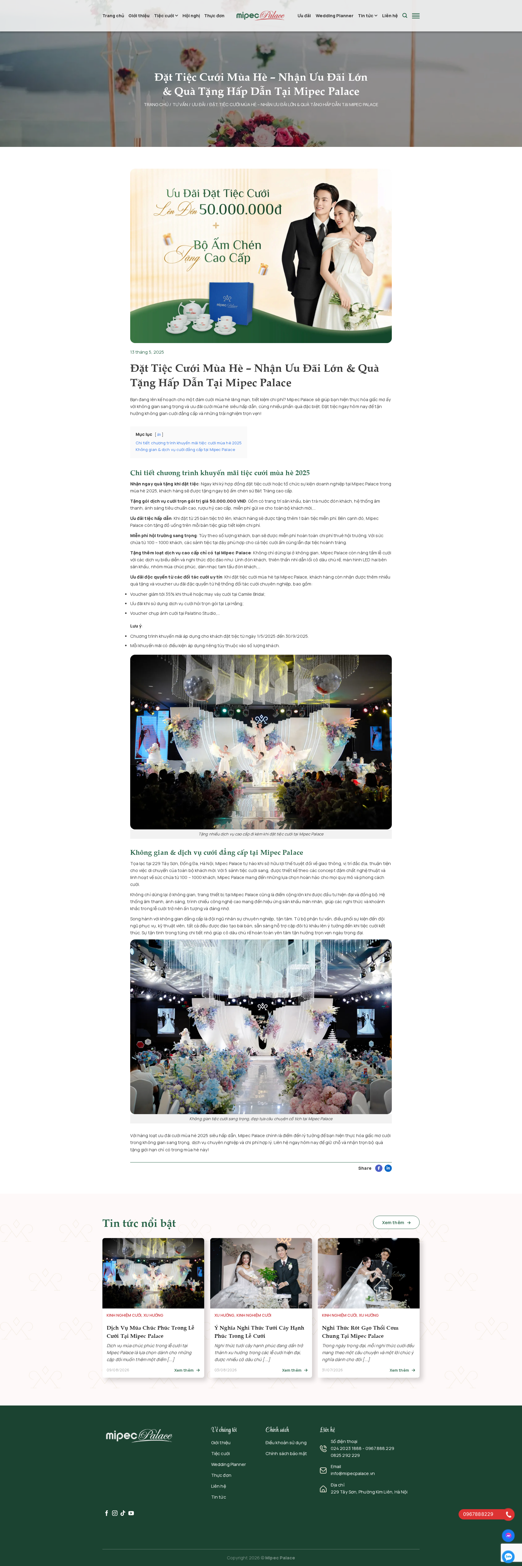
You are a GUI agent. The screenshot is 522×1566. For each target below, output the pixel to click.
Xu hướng (153, 1315)
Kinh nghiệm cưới (124, 1315)
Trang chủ (113, 15)
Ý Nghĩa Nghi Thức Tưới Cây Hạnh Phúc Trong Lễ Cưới (259, 1331)
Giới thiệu (139, 15)
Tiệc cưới (164, 15)
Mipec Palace (280, 1558)
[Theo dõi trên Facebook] (106, 1514)
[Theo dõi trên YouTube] (131, 1514)
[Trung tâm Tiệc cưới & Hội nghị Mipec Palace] (261, 15)
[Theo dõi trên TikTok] (123, 1514)
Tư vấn (180, 104)
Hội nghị (191, 15)
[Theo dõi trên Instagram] (115, 1514)
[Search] (404, 15)
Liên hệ (390, 15)
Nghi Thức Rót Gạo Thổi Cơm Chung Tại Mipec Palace (360, 1331)
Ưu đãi (304, 15)
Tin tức (365, 15)
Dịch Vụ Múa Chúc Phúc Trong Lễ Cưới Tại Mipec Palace (150, 1331)
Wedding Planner (334, 15)
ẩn (159, 434)
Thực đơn (214, 15)
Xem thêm (393, 1222)
